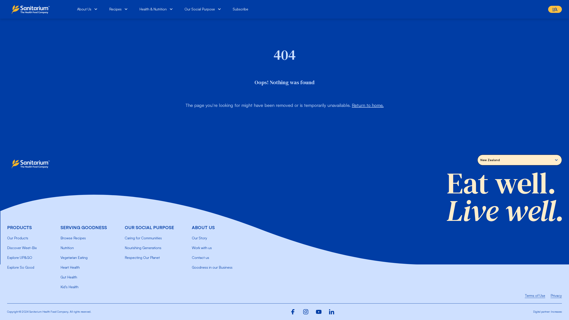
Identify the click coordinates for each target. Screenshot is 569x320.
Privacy (556, 295)
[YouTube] (318, 311)
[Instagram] (306, 311)
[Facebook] (293, 311)
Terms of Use (535, 295)
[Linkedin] (331, 311)
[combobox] (519, 160)
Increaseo (556, 311)
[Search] (555, 9)
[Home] (31, 9)
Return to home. (368, 105)
